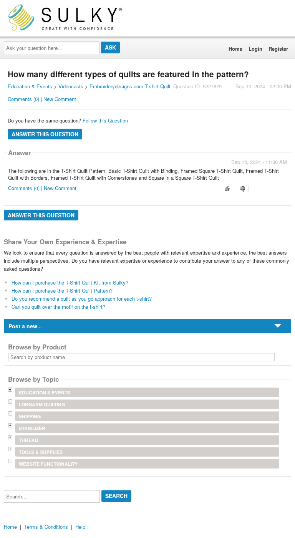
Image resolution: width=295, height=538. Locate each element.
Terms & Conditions (46, 526)
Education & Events (30, 86)
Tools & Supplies (41, 452)
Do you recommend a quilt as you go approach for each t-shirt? (82, 298)
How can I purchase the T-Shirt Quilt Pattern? (62, 290)
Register (278, 48)
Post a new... (25, 326)
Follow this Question (105, 120)
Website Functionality (48, 463)
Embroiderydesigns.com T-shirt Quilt (130, 86)
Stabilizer (32, 428)
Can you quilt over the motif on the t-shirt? (58, 306)
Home (235, 48)
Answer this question (45, 134)
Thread (28, 440)
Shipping (30, 416)
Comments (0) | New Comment (42, 99)
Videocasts (70, 86)
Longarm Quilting (42, 404)
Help (80, 526)
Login (255, 48)
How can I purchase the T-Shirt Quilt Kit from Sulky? (70, 282)
